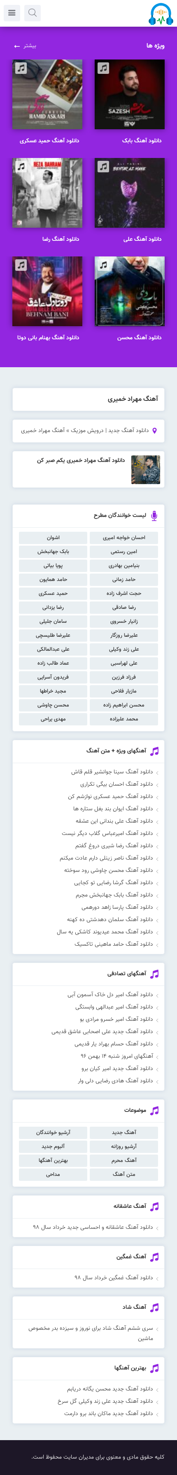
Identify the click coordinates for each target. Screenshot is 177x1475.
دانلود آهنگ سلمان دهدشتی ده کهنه (110, 919)
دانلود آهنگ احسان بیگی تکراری (116, 784)
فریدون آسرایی (53, 677)
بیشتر (29, 45)
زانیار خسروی (124, 621)
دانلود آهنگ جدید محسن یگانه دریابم (110, 1389)
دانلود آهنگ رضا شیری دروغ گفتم (114, 846)
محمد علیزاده (124, 719)
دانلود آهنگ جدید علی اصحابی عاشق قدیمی (102, 1031)
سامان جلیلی (53, 621)
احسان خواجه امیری (124, 538)
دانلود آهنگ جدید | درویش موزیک (110, 430)
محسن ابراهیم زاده (123, 705)
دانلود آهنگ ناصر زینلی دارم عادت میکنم (106, 858)
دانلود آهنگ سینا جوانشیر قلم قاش (112, 772)
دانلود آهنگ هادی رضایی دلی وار (115, 1081)
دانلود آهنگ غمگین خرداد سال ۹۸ (114, 1278)
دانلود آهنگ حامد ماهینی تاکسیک (114, 944)
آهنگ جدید (124, 1133)
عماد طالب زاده (53, 663)
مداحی (53, 1175)
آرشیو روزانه (124, 1147)
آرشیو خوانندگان (53, 1133)
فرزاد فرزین (124, 677)
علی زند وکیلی (124, 649)
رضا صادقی (124, 608)
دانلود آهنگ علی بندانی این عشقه (114, 821)
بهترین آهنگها (53, 1161)
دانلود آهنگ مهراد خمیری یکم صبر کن (81, 460)
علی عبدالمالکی (53, 649)
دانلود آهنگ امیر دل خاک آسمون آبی (110, 994)
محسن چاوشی (53, 705)
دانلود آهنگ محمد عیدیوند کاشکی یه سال (105, 932)
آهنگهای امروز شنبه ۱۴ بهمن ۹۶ (117, 1056)
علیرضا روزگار (124, 635)
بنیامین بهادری (124, 566)
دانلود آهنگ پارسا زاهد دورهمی (117, 907)
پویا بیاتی (53, 566)
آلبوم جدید (53, 1147)
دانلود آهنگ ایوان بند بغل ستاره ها (113, 809)
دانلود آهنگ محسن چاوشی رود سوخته (108, 870)
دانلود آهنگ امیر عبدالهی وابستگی (114, 1007)
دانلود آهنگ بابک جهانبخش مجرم (114, 895)
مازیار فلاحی (124, 691)
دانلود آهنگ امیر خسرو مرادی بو (116, 1019)
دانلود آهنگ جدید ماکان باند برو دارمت (108, 1413)
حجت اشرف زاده (124, 594)
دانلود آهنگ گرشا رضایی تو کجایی (113, 882)
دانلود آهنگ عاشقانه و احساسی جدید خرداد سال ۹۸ (93, 1227)
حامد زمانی (123, 580)
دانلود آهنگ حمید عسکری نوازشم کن (110, 796)
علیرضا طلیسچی (53, 635)
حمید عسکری (53, 594)
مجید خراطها (53, 691)
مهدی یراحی (53, 719)
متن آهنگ (124, 1175)
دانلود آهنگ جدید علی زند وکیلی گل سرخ (105, 1401)
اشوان (53, 538)
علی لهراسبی (124, 663)
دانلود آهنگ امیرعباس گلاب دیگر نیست (107, 833)
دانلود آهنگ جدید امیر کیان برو (117, 1068)
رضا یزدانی (53, 608)
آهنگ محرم (124, 1161)
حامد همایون (53, 580)
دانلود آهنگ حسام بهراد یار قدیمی (114, 1044)
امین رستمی (124, 552)
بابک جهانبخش (53, 552)
